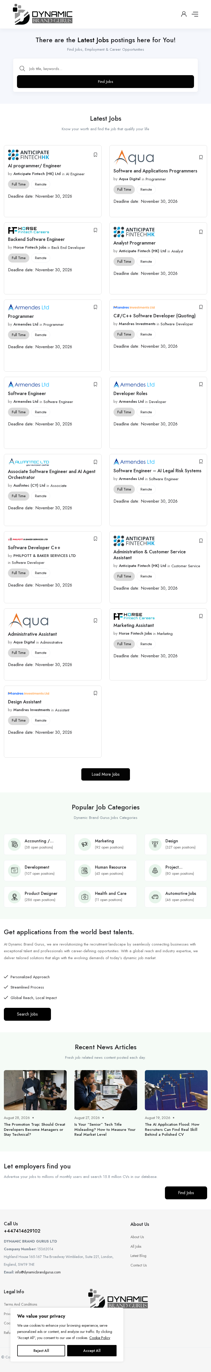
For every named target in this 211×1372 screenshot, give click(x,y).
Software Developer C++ (34, 547)
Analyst (177, 251)
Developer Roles (130, 393)
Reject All (41, 1350)
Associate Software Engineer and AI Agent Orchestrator (51, 474)
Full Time (18, 184)
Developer (157, 402)
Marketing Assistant (133, 625)
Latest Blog (138, 1255)
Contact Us (138, 1265)
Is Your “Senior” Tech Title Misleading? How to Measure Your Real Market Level (105, 1129)
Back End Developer (68, 247)
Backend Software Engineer (36, 239)
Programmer (156, 179)
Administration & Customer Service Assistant (149, 554)
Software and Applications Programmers (155, 171)
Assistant (62, 710)
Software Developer (177, 324)
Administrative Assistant (32, 634)
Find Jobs (105, 81)
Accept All (92, 1350)
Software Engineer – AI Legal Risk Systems (157, 470)
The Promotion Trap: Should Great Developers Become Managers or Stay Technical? (34, 1129)
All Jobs (135, 1246)
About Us (137, 1236)
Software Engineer (27, 393)
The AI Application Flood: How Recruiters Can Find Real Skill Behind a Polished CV (172, 1129)
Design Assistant (25, 701)
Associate (58, 485)
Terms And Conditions (20, 1304)
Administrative (51, 642)
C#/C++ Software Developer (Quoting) (154, 315)
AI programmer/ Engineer (34, 165)
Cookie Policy (99, 1337)
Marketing (165, 633)
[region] (67, 1335)
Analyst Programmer (134, 243)
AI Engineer (75, 174)
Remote (40, 184)
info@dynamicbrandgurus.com (38, 1272)
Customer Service (185, 566)
